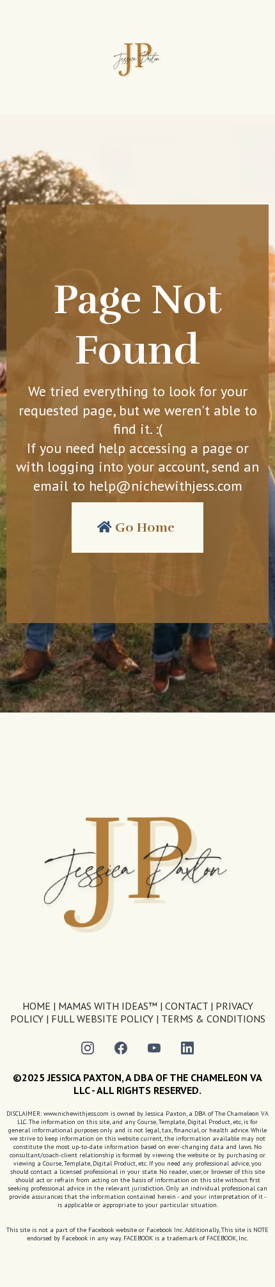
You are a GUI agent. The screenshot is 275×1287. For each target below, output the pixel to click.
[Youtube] (154, 1048)
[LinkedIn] (187, 1048)
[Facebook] (121, 1048)
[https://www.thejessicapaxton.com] (137, 57)
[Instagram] (87, 1048)
